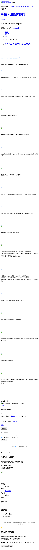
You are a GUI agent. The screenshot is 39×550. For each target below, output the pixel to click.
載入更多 (4, 428)
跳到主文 (4, 19)
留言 (17, 416)
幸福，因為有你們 (13, 14)
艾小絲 (3, 405)
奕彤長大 (15, 421)
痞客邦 (13, 416)
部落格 (7, 34)
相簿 (6, 32)
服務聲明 (20, 524)
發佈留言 (4, 440)
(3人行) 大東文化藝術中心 (17, 44)
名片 (6, 36)
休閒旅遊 (16, 28)
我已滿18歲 (5, 546)
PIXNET (9, 522)
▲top (2, 425)
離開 (11, 546)
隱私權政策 (33, 522)
